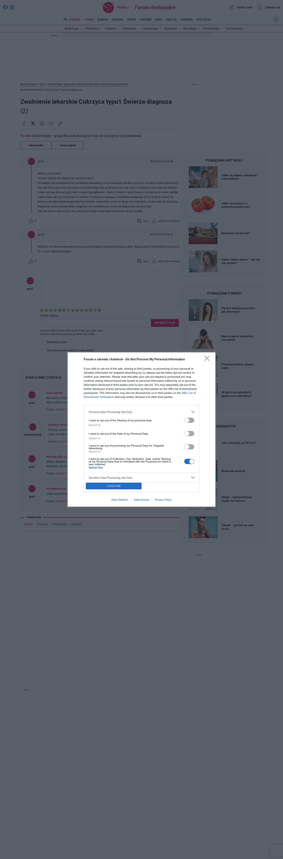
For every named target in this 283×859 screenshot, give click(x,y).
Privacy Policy (163, 499)
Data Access (141, 499)
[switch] (189, 420)
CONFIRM (114, 486)
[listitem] (141, 412)
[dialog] (141, 429)
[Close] (208, 359)
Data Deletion (119, 499)
